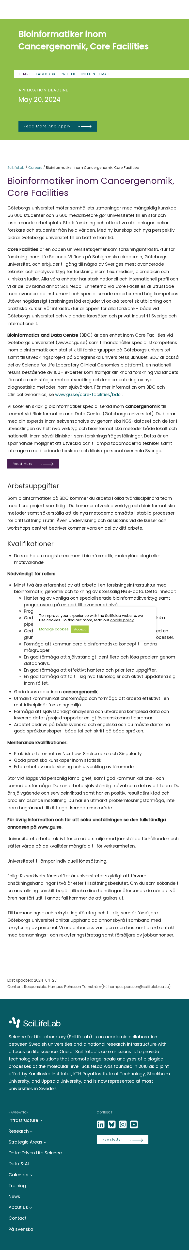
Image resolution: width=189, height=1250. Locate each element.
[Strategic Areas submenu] (45, 1142)
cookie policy (122, 620)
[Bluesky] (112, 1124)
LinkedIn (87, 74)
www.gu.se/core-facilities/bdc (88, 394)
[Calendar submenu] (31, 1175)
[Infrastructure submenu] (40, 1120)
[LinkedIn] (101, 1124)
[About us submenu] (30, 1207)
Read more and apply (47, 126)
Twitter (67, 74)
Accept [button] (80, 629)
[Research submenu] (31, 1131)
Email (104, 74)
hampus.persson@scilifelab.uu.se (139, 986)
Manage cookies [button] (54, 629)
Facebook (46, 74)
